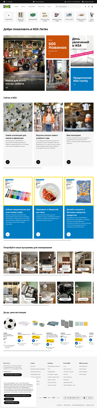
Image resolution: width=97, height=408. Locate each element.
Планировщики (51, 371)
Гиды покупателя (52, 382)
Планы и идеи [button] (41, 6)
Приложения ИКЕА (68, 382)
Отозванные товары (53, 374)
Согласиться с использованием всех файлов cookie (18, 395)
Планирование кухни (35, 374)
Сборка (32, 386)
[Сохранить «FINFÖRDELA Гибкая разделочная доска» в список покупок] (51, 344)
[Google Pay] (58, 397)
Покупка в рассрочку (35, 371)
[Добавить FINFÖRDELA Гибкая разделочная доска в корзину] (47, 344)
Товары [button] (16, 6)
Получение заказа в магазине (37, 369)
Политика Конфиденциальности (78, 405)
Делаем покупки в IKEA (53, 377)
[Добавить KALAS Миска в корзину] (33, 340)
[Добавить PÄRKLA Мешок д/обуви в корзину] (19, 340)
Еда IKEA (65, 374)
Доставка (32, 366)
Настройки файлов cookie (12, 402)
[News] (57, 46)
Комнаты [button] (23, 6)
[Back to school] (57, 75)
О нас (64, 366)
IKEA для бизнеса (67, 377)
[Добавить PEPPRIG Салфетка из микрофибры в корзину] (76, 343)
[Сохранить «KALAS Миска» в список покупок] (36, 340)
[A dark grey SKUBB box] (29, 293)
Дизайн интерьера (34, 381)
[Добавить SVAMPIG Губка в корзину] (62, 340)
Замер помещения (34, 384)
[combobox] (67, 6)
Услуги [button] (49, 6)
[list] (48, 17)
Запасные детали (52, 385)
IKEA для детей (67, 369)
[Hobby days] (82, 50)
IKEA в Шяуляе (82, 374)
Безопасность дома (68, 371)
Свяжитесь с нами (90, 405)
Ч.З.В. (49, 369)
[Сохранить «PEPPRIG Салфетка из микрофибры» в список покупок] (79, 343)
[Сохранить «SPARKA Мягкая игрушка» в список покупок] (4, 342)
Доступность (59, 405)
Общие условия (51, 379)
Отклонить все (9, 399)
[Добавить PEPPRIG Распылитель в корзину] (90, 340)
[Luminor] (40, 397)
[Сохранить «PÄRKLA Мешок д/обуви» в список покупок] (22, 340)
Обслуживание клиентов (54, 366)
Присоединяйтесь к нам (69, 385)
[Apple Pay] (54, 397)
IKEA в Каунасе (82, 369)
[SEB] (45, 397)
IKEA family (66, 379)
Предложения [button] (31, 6)
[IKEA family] (82, 79)
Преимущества (7, 371)
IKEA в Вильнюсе (83, 366)
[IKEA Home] (6, 6)
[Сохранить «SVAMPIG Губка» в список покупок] (65, 340)
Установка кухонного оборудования (35, 377)
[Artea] (49, 397)
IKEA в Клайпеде (83, 371)
